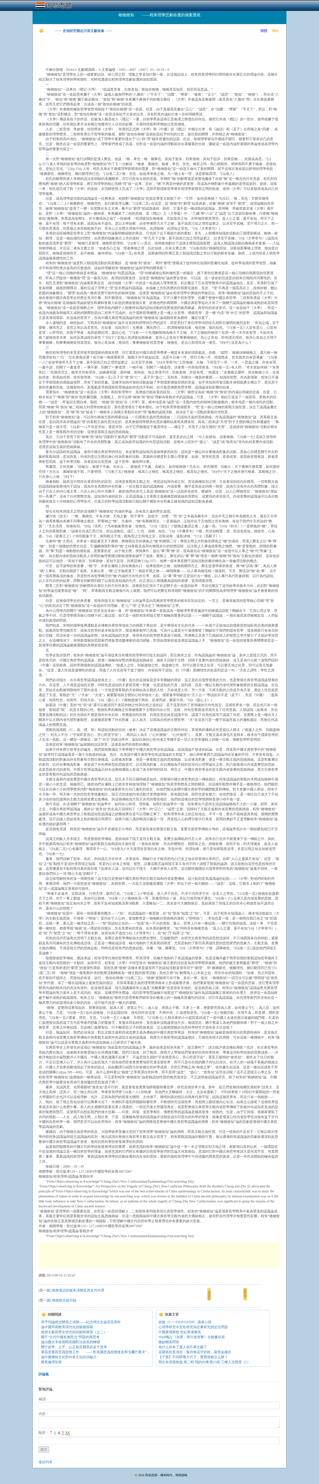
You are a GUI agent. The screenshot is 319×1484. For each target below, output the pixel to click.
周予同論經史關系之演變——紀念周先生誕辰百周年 (81, 1322)
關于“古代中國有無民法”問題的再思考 (70, 1337)
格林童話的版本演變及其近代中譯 (78, 1290)
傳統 (275, 31)
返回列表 (46, 1462)
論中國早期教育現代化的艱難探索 (67, 1327)
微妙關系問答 (168, 1342)
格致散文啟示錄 (64, 1300)
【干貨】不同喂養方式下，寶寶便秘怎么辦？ (193, 1357)
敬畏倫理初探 (51, 1362)
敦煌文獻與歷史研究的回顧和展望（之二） (74, 1332)
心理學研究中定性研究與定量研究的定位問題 (193, 1327)
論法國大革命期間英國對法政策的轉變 (70, 1342)
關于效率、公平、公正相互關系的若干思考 (74, 1347)
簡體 (263, 31)
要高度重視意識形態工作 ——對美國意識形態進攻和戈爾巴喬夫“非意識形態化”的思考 (110, 1352)
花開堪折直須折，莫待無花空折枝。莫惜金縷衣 (194, 1352)
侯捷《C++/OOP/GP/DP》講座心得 (184, 1322)
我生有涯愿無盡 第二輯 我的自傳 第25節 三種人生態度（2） (204, 1362)
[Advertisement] (118, 48)
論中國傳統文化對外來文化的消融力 (69, 1357)
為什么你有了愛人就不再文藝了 (182, 1347)
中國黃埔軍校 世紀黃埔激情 (179, 1332)
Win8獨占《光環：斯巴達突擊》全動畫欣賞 (191, 1337)
